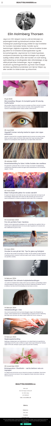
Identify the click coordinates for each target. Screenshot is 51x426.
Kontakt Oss (25, 417)
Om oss (25, 412)
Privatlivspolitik (27, 424)
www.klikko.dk (27, 397)
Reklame (25, 410)
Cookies (25, 415)
